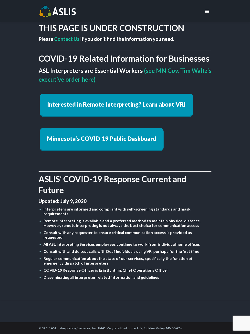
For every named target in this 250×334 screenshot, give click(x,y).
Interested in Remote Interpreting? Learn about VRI (116, 104)
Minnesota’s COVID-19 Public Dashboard (101, 138)
